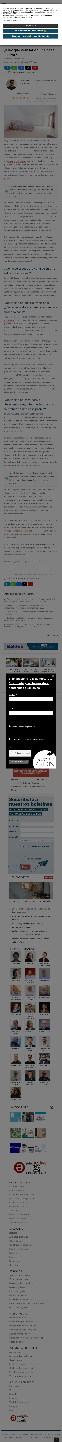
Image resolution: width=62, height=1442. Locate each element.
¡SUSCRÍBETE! (19, 761)
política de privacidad (27, 727)
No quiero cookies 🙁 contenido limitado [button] (30, 36)
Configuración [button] (30, 26)
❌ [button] (60, 6)
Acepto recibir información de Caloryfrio (27, 739)
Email (12, 709)
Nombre (13, 695)
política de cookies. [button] (14, 21)
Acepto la (23, 727)
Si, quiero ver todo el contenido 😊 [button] (30, 31)
